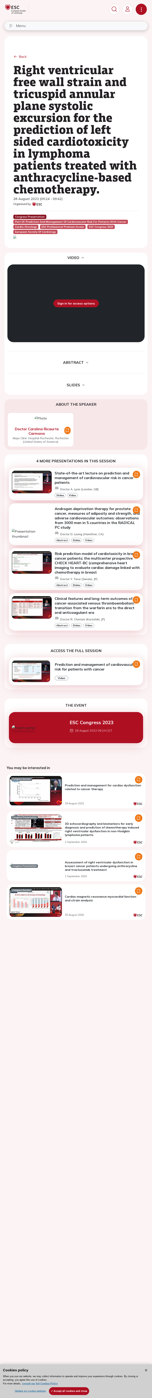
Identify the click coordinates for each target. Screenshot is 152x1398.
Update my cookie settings (30, 1391)
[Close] (146, 1370)
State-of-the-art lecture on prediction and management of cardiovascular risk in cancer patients (94, 478)
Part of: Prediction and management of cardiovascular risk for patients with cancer (70, 221)
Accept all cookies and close (70, 1391)
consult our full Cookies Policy (40, 1383)
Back (23, 56)
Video (72, 495)
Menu (21, 25)
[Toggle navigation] (141, 9)
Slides (60, 495)
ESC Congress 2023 (91, 722)
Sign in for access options (76, 303)
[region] (76, 1381)
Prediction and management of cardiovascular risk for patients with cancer (95, 666)
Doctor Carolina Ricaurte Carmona (37, 431)
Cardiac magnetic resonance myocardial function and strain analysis (100, 898)
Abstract (62, 540)
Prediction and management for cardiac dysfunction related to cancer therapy (103, 787)
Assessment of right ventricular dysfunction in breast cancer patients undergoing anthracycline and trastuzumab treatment (101, 866)
